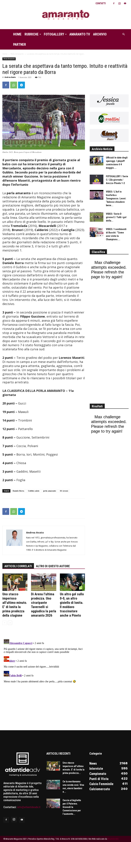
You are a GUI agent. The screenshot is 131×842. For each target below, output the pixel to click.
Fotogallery (54, 34)
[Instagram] (119, 3)
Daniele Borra (18, 490)
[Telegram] (21, 85)
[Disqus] (43, 679)
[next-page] (10, 623)
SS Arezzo (64, 490)
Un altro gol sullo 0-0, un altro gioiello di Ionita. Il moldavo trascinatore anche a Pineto (72, 604)
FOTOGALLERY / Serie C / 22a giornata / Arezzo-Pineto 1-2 (117, 180)
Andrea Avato (10, 77)
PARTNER (19, 44)
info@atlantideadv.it (28, 807)
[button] (123, 34)
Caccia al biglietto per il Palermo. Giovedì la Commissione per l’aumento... (72, 807)
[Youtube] (125, 3)
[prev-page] (4, 623)
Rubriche (32, 34)
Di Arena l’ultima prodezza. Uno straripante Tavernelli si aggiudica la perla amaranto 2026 (43, 604)
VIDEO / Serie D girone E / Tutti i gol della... (116, 217)
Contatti (101, 3)
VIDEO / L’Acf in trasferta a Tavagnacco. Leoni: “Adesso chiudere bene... (116, 198)
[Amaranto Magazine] (65, 15)
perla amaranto (49, 490)
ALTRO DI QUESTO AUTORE (53, 566)
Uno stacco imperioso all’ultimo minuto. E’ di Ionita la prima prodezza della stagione (14, 604)
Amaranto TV (79, 34)
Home (17, 34)
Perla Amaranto (17, 54)
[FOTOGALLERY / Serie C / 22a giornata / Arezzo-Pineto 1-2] (96, 179)
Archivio (100, 34)
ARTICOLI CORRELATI (18, 566)
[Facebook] (113, 3)
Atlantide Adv (113, 839)
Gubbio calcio (33, 490)
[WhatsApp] (13, 85)
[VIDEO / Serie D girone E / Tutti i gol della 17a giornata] (96, 217)
